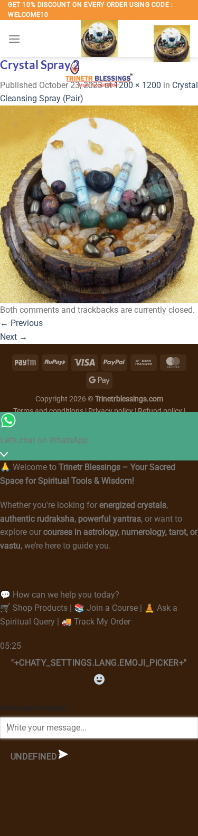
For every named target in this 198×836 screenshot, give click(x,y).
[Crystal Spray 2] (99, 204)
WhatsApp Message (32, 708)
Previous (21, 323)
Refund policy (161, 411)
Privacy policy (110, 411)
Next (13, 337)
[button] (14, 39)
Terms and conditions (48, 411)
